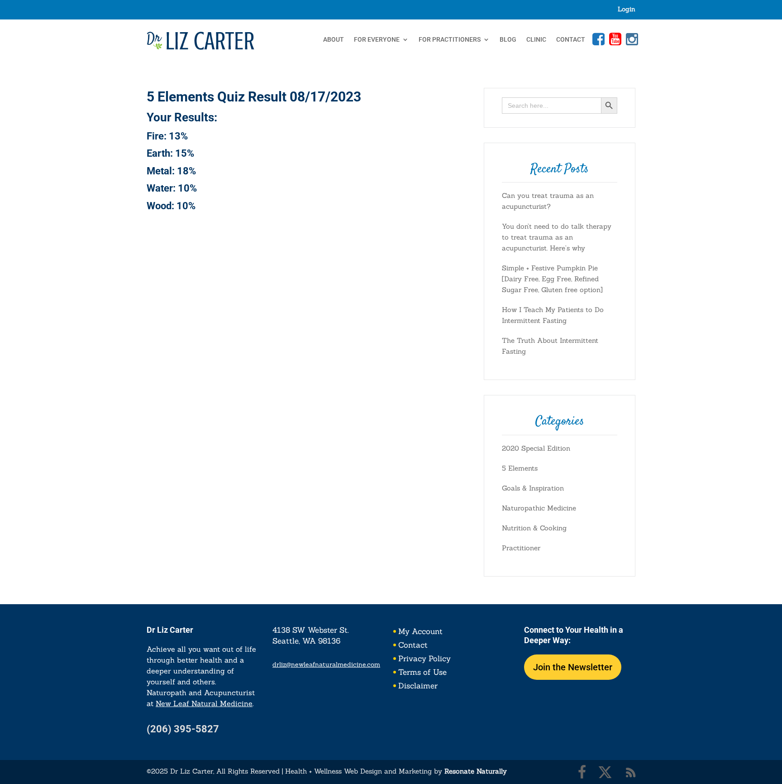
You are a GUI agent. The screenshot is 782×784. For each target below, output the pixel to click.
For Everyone (377, 39)
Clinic (536, 39)
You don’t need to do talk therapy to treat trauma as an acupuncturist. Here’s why (556, 237)
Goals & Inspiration (533, 488)
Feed (631, 772)
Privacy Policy (424, 659)
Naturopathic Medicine (539, 508)
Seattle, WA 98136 (306, 641)
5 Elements (520, 468)
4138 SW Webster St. (310, 630)
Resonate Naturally (475, 771)
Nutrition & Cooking (534, 528)
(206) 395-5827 (183, 729)
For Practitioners (450, 39)
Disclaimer (418, 687)
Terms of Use (422, 673)
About (333, 39)
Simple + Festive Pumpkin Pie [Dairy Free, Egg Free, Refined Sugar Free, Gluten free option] (552, 279)
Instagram (631, 39)
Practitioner (521, 548)
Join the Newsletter (572, 667)
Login (626, 9)
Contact (570, 39)
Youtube (614, 39)
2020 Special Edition (536, 448)
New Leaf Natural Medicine (204, 703)
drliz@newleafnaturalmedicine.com (326, 664)
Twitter (605, 772)
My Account (420, 632)
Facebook (597, 39)
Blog (508, 39)
